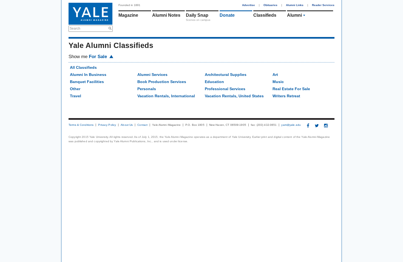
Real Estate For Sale (291, 89)
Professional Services (225, 89)
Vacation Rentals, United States (234, 96)
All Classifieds (83, 67)
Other (75, 89)
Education (214, 81)
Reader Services (323, 5)
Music (278, 81)
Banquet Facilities (87, 81)
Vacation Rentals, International (166, 96)
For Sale (98, 56)
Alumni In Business (88, 74)
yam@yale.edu (291, 125)
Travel (75, 96)
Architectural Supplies (225, 74)
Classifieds (264, 15)
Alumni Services (152, 74)
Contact (142, 125)
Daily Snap (197, 15)
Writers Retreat (286, 96)
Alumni (294, 15)
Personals (146, 89)
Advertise (248, 5)
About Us (127, 125)
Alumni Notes (166, 15)
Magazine (128, 15)
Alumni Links (294, 5)
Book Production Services (161, 81)
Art (275, 74)
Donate (227, 15)
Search (75, 28)
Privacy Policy (107, 125)
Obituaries (270, 5)
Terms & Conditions (81, 125)
